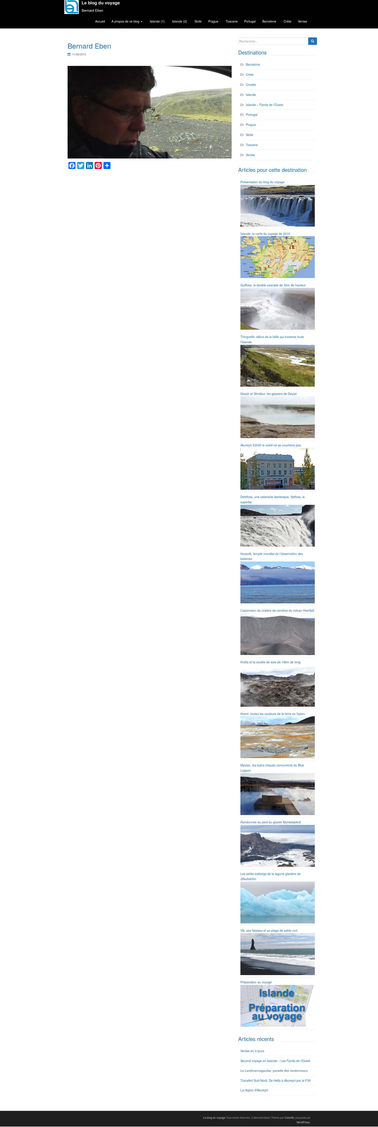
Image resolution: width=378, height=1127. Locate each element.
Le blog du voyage (214, 1117)
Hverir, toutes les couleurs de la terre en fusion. (273, 713)
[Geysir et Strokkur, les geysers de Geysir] (277, 417)
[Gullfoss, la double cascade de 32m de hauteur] (277, 308)
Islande (251, 94)
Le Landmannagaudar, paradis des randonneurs (274, 1070)
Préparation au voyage (256, 982)
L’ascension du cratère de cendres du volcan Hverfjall (277, 610)
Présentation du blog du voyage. (262, 182)
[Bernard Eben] (150, 112)
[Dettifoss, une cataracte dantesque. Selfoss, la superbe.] (277, 525)
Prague (213, 21)
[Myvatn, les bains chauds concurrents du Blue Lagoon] (277, 793)
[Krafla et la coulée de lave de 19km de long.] (277, 685)
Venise (302, 21)
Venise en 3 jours (252, 1051)
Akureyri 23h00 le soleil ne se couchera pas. (271, 445)
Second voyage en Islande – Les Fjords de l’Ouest (275, 1060)
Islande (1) (157, 21)
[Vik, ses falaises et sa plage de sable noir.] (277, 953)
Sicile (198, 21)
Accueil (100, 21)
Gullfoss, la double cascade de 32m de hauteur (273, 285)
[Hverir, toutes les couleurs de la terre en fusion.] (277, 737)
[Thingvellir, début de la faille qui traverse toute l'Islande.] (277, 365)
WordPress (303, 1122)
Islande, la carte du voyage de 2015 (265, 233)
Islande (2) (179, 21)
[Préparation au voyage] (277, 1005)
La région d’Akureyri (254, 1090)
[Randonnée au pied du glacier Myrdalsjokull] (277, 845)
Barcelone (269, 21)
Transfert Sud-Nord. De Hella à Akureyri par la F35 (275, 1080)
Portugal (250, 21)
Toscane (231, 21)
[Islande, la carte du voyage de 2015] (277, 256)
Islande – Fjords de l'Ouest (264, 104)
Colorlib (289, 1117)
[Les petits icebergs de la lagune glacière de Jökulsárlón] (277, 902)
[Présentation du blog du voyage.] (277, 205)
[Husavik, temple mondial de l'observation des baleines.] (277, 582)
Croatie (251, 84)
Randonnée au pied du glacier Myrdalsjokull (270, 822)
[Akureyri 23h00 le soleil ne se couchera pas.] (277, 468)
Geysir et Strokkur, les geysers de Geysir (268, 393)
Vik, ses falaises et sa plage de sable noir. (269, 930)
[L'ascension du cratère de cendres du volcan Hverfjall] (277, 633)
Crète (287, 21)
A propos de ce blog (126, 21)
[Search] (312, 41)
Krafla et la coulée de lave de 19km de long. (270, 662)
